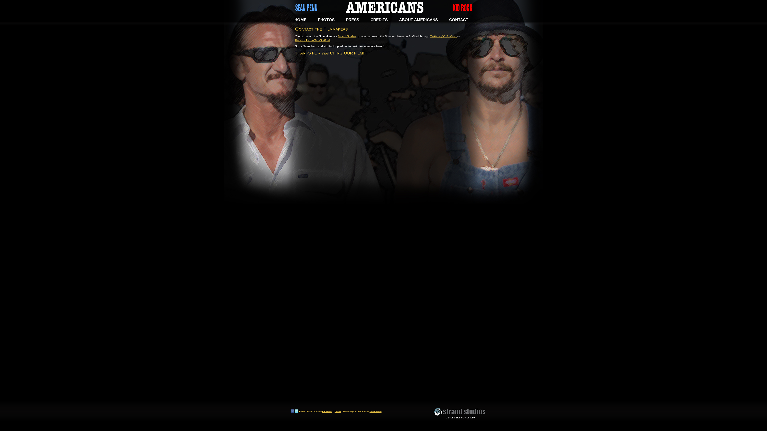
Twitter (338, 411)
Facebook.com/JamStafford (312, 40)
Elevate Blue (376, 411)
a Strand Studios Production (461, 417)
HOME (300, 20)
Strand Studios (347, 36)
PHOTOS (326, 20)
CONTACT (458, 20)
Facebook (327, 411)
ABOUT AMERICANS (418, 20)
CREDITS (379, 20)
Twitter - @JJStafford (443, 36)
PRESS (352, 20)
